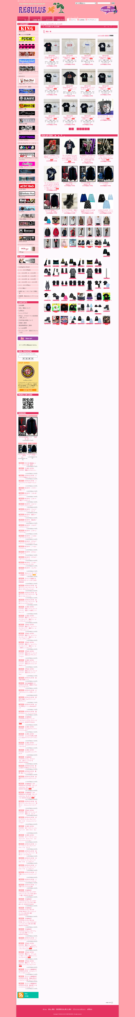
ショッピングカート (109, 9)
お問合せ (59, 18)
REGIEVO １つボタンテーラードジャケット (73, 236)
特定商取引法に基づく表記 (63, 1009)
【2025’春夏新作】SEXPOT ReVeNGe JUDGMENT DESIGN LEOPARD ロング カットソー (90, 290)
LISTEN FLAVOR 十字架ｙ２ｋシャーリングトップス (28, 874)
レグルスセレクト (24, 64)
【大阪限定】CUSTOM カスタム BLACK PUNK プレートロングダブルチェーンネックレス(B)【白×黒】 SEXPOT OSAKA (27, 922)
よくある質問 (23, 328)
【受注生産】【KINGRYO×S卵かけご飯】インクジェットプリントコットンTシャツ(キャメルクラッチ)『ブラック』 (107, 300)
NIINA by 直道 (23, 123)
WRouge (21, 252)
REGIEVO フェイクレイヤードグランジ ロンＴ (98, 225)
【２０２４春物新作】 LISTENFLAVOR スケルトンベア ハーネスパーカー (28, 971)
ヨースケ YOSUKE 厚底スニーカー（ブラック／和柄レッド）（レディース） (56, 224)
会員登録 (81, 20)
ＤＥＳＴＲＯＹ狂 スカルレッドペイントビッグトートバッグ (105, 117)
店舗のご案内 (23, 323)
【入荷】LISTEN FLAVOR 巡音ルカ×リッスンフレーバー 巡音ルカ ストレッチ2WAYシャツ (47, 276)
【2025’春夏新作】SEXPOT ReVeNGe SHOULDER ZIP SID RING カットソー (73, 285)
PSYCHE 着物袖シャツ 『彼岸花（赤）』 (28, 438)
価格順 (107, 35)
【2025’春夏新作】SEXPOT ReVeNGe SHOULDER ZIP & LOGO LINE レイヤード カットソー (81, 273)
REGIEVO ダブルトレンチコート (98, 236)
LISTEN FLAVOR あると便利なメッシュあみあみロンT (28, 706)
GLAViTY (21, 211)
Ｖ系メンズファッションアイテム (28, 264)
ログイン (73, 20)
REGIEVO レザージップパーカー (64, 236)
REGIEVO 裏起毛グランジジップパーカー (48, 236)
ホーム (23, 18)
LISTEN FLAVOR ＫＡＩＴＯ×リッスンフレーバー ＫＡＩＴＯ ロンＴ (28, 845)
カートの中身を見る (27, 338)
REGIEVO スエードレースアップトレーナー (90, 225)
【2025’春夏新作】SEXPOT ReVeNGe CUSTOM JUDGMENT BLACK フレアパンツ (64, 273)
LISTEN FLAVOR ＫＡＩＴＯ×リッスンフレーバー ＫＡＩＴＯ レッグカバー (28, 867)
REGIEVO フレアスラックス (56, 248)
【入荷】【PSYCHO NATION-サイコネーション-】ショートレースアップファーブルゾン (89, 246)
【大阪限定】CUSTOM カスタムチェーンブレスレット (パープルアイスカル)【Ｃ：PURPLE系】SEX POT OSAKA (87, 158)
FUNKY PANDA (23, 140)
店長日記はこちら (28, 390)
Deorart (21, 234)
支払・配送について (35, 18)
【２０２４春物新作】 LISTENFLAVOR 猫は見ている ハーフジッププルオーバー (28, 985)
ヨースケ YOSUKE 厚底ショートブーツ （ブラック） (70, 210)
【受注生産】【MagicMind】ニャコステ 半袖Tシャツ (106, 87)
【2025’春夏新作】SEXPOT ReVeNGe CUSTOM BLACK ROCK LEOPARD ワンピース (47, 290)
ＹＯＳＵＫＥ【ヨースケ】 (26, 94)
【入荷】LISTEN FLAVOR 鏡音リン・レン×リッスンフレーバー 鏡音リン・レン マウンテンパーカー (64, 266)
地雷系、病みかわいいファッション (28, 297)
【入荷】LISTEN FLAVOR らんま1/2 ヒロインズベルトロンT (28, 744)
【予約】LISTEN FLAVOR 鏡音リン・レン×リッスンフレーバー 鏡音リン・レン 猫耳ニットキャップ (89, 266)
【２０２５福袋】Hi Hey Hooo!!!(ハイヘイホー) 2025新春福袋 (27, 580)
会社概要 (21, 305)
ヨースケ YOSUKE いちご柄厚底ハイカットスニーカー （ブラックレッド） (51, 157)
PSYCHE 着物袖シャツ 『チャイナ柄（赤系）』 (52, 210)
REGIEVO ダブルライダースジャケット (107, 236)
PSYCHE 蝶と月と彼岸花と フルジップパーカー (47, 311)
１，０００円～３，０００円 (27, 273)
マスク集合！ (23, 288)
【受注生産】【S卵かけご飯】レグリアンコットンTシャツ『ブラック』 (64, 312)
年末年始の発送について (26, 320)
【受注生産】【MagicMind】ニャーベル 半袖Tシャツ (70, 57)
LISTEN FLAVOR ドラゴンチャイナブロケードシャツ (28, 482)
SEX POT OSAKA (24, 57)
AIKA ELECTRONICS (25, 174)
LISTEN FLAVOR (24, 49)
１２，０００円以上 (24, 285)
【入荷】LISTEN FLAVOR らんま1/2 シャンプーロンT (28, 751)
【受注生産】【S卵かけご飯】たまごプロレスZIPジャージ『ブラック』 (72, 312)
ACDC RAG (22, 189)
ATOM (26, 996)
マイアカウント (92, 20)
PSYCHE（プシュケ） (25, 42)
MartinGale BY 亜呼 (24, 116)
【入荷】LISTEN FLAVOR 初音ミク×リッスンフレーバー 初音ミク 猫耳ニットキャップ (56, 266)
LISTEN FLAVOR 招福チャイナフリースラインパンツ (28, 778)
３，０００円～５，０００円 (27, 276)
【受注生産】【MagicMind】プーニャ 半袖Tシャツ (70, 117)
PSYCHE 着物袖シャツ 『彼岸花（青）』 (23, 456)
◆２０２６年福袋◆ (24, 34)
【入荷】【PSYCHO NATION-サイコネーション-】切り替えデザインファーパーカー (81, 247)
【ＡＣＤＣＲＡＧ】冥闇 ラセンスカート (81, 311)
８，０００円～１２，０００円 (28, 282)
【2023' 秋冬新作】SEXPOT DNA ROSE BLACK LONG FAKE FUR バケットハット (98, 314)
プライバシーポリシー (79, 1009)
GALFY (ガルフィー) (25, 150)
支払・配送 (51, 1009)
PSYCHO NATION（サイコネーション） (28, 72)
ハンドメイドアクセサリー (26, 244)
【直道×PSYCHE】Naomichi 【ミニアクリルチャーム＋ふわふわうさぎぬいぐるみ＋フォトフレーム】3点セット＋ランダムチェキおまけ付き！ (64, 324)
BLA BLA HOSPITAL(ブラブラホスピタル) (28, 158)
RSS (26, 994)
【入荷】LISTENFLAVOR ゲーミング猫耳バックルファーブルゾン (91, 311)
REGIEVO (22, 76)
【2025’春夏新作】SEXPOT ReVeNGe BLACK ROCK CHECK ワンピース (64, 285)
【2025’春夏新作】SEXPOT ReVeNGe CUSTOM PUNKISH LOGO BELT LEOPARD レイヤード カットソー (90, 278)
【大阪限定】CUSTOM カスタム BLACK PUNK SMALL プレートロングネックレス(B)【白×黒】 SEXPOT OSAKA (27, 911)
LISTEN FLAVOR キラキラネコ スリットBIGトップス (28, 692)
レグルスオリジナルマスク (26, 204)
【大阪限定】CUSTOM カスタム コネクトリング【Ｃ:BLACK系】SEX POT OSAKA (105, 158)
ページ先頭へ (109, 1002)
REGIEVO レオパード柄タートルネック (81, 225)
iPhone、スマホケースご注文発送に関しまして (28, 316)
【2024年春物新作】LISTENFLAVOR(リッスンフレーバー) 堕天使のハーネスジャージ (74, 323)
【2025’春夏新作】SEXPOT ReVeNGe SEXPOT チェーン (106, 278)
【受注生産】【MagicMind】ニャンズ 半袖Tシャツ (52, 87)
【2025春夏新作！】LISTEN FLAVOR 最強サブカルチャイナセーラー (28, 685)
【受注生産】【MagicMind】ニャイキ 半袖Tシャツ (88, 117)
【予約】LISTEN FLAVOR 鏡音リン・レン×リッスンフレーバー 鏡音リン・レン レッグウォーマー (81, 266)
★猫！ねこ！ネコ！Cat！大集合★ (28, 292)
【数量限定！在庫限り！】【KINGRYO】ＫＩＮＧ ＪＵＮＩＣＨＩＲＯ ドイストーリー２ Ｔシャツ (56, 324)
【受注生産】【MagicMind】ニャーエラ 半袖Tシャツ (52, 117)
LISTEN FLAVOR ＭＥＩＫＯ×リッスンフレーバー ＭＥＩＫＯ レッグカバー (28, 860)
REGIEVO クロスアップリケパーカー (56, 236)
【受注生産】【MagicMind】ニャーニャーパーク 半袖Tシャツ (69, 87)
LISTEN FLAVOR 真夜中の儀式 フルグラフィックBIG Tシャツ (28, 699)
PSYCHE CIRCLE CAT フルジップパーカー (98, 300)
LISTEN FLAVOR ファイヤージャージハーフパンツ (89, 300)
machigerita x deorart (24, 267)
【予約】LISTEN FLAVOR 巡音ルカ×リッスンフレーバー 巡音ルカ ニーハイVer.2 (56, 276)
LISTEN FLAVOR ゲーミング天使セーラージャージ (105, 210)
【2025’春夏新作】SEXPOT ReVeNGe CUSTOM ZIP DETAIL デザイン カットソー (98, 273)
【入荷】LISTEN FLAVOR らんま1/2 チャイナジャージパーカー (28, 728)
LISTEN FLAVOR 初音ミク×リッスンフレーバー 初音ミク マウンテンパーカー (28, 587)
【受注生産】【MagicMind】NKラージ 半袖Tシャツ (106, 57)
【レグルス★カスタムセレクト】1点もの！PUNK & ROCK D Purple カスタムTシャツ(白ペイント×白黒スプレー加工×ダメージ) (52, 186)
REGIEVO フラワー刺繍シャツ (64, 225)
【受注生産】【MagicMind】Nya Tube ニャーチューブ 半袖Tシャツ (51, 58)
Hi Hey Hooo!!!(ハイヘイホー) (27, 143)
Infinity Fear (22, 196)
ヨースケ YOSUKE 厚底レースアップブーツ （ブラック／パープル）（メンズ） (47, 323)
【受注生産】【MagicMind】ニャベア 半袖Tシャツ (88, 57)
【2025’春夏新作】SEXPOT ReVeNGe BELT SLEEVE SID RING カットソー (81, 285)
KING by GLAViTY (24, 226)
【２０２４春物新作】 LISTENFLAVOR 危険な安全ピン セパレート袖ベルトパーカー (28, 978)
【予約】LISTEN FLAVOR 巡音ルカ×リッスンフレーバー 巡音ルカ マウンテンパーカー (98, 266)
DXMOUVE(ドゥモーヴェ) (26, 101)
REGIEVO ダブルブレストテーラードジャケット (81, 236)
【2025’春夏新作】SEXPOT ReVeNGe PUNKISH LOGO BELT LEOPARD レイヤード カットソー (73, 278)
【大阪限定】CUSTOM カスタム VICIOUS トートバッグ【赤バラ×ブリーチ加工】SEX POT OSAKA (106, 323)
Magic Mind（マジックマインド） (28, 83)
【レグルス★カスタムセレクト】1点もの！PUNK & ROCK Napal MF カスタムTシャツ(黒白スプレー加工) (69, 158)
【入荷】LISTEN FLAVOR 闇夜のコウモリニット (27, 470)
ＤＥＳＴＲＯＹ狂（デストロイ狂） (28, 132)
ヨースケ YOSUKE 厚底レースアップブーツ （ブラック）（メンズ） (106, 311)
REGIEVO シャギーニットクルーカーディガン (48, 248)
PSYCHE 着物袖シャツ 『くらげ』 (32, 455)
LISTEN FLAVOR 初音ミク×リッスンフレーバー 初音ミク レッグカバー (28, 852)
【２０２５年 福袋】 (25, 87)
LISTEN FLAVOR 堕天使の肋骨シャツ (98, 288)
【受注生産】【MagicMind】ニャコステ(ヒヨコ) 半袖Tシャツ (87, 87)
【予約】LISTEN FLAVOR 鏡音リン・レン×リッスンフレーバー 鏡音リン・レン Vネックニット (73, 266)
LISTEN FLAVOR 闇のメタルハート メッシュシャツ (73, 300)
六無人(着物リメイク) (25, 219)
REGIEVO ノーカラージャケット (90, 236)
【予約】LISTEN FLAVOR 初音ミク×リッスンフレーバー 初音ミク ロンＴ (28, 812)
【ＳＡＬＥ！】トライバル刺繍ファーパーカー (64, 247)
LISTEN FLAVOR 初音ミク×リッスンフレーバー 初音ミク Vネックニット (28, 594)
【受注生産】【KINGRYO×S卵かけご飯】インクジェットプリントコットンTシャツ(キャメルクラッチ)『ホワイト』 (56, 311)
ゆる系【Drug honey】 (25, 182)
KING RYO (22, 31)
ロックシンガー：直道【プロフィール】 (28, 331)
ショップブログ (47, 18)
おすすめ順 (101, 35)
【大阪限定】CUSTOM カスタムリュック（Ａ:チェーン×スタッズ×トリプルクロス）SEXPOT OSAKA (28, 719)
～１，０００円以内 (24, 270)
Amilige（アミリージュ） (26, 167)
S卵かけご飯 (22, 109)
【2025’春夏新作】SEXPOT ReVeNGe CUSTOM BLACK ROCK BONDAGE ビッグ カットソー (56, 285)
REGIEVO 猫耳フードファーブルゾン (107, 225)
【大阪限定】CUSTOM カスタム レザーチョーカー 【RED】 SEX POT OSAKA (81, 300)
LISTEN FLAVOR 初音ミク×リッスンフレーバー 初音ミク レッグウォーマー (28, 601)
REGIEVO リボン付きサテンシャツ (73, 225)
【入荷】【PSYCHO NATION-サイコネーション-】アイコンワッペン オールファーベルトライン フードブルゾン (98, 247)
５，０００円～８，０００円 (27, 279)
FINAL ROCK (23, 241)
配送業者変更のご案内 (25, 325)
